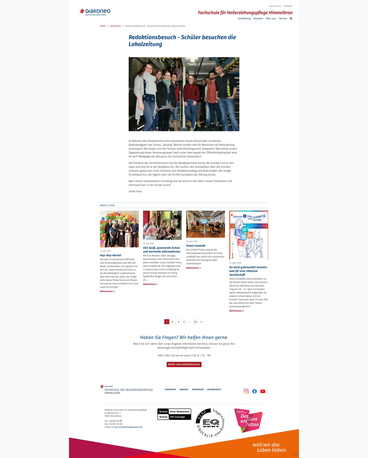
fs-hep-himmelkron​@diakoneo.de (126, 427)
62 (195, 321)
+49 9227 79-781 (115, 421)
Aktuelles (275, 6)
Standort (258, 18)
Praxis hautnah (195, 245)
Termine (288, 6)
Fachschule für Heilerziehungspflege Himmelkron (245, 12)
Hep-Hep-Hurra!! (110, 255)
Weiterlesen (106, 291)
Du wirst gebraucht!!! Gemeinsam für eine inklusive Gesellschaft (248, 270)
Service (283, 18)
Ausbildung (244, 18)
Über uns (271, 18)
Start (103, 26)
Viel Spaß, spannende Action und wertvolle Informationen (161, 249)
